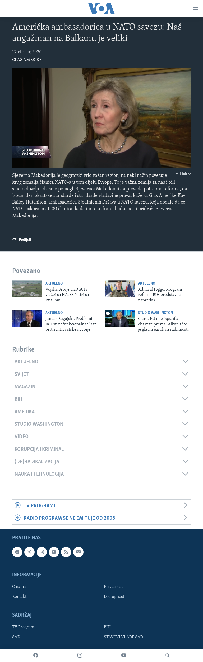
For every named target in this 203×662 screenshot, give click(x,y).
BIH (107, 627)
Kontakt (19, 597)
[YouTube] (124, 655)
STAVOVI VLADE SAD (123, 637)
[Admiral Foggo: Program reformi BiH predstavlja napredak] (120, 288)
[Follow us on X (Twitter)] (29, 552)
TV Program (23, 627)
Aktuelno (54, 284)
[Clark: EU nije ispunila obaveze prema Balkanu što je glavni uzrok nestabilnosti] (120, 318)
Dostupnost (114, 597)
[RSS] (66, 552)
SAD (16, 637)
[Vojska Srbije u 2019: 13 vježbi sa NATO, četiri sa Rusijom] (27, 288)
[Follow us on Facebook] (17, 552)
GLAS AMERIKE (26, 60)
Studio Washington (155, 313)
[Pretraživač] (168, 655)
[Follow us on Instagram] (42, 552)
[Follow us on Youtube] (54, 552)
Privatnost (113, 587)
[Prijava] (78, 552)
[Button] (21, 241)
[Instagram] (80, 655)
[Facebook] (35, 655)
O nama (19, 587)
